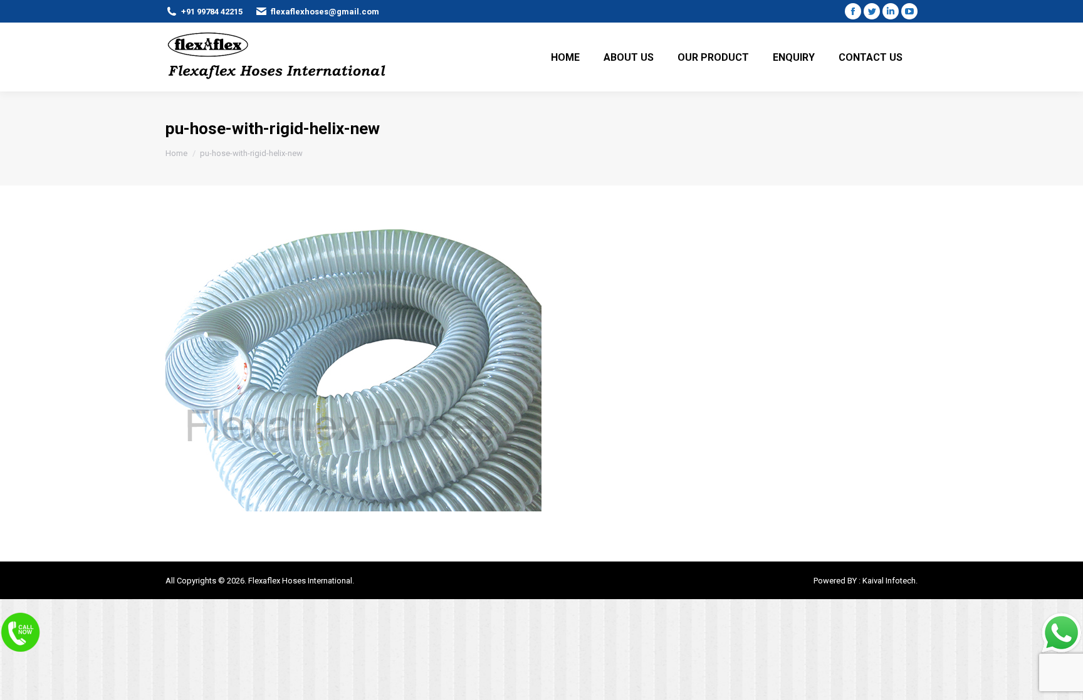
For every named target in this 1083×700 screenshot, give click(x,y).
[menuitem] (565, 57)
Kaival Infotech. (890, 580)
